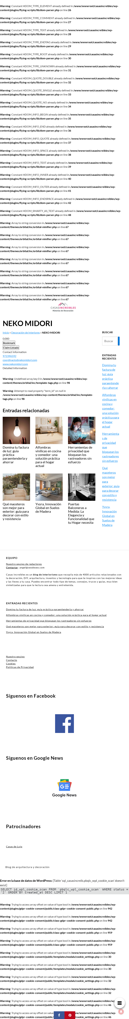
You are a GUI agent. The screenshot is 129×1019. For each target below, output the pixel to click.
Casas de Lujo (14, 846)
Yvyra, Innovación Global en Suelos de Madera (109, 516)
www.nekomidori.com (15, 364)
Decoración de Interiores (25, 332)
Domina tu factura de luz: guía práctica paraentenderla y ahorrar (45, 609)
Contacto (11, 660)
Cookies (11, 663)
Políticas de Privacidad (20, 667)
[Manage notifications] (121, 1011)
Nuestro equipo (15, 656)
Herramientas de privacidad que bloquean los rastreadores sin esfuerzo (49, 620)
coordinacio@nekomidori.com (20, 360)
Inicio (6, 332)
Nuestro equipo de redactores (24, 564)
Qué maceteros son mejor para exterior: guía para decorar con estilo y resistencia (55, 626)
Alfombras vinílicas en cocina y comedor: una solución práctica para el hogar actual (56, 615)
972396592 (9, 356)
